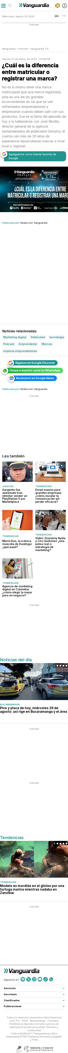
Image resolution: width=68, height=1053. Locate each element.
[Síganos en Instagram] (34, 979)
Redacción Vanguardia (33, 222)
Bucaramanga (10, 704)
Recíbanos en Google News (35, 378)
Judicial (8, 486)
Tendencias (43, 486)
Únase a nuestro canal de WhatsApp (35, 370)
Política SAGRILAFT (21, 1033)
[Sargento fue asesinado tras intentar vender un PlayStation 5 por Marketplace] (17, 472)
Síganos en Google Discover (35, 362)
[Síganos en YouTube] (40, 979)
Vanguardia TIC (39, 48)
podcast (23, 48)
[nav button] (3, 5)
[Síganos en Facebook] (23, 979)
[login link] (64, 5)
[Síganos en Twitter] (28, 979)
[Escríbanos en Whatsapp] (51, 979)
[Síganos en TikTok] (45, 979)
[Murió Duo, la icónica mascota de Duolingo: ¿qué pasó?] (17, 520)
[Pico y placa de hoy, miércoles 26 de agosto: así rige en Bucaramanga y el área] (34, 681)
